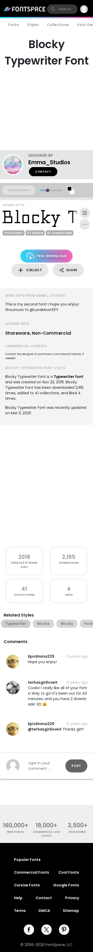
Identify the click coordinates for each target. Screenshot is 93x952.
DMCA (44, 910)
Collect (34, 270)
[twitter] (46, 929)
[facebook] (29, 929)
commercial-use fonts (46, 834)
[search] (62, 9)
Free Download (51, 256)
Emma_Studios (49, 162)
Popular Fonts (27, 859)
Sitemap (71, 910)
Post (76, 766)
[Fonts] (25, 9)
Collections (58, 24)
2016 (24, 557)
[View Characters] (85, 213)
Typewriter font (68, 376)
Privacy (72, 897)
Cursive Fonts (27, 885)
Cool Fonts (68, 872)
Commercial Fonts (31, 872)
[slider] (47, 190)
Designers (77, 832)
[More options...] (85, 224)
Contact (43, 172)
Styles (33, 24)
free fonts (15, 832)
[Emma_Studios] (15, 164)
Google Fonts (66, 885)
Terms (20, 910)
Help (18, 897)
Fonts (13, 24)
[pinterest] (64, 929)
